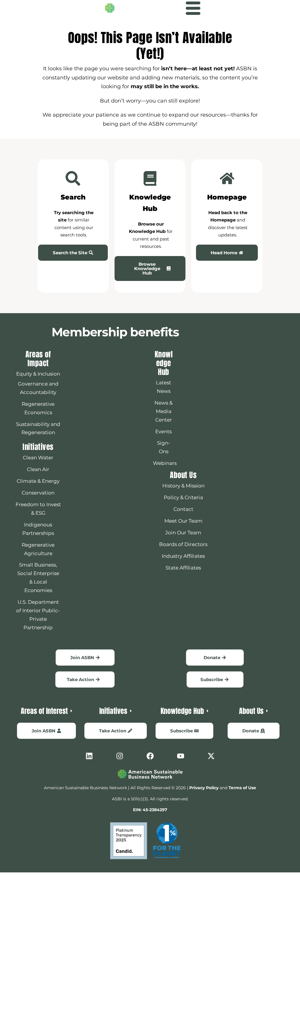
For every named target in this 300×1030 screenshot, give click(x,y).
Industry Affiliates (183, 556)
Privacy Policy (204, 787)
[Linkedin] (89, 756)
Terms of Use (242, 787)
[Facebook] (150, 756)
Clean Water (38, 458)
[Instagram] (119, 756)
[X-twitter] (211, 756)
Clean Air (38, 469)
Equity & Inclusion (38, 374)
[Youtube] (180, 756)
